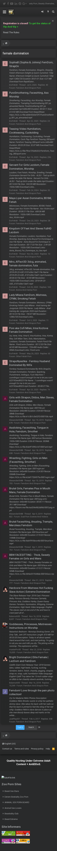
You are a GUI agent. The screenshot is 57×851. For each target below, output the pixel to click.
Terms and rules (21, 749)
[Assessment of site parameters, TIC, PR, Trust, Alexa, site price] (23, 843)
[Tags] (6, 43)
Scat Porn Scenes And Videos (34, 516)
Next (30, 727)
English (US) (10, 743)
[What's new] (48, 12)
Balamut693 (14, 616)
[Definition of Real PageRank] (9, 843)
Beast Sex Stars (12, 791)
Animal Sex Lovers (13, 808)
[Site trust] (23, 835)
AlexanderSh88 (16, 420)
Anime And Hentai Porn (26, 290)
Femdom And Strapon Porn (28, 88)
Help (48, 749)
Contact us (7, 749)
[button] (4, 12)
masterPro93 (15, 649)
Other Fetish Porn (24, 356)
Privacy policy (37, 749)
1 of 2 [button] (20, 727)
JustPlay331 (14, 719)
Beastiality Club (12, 813)
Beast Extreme (11, 819)
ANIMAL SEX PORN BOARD (17, 802)
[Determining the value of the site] (9, 835)
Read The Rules (11, 32)
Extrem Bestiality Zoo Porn (16, 797)
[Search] (53, 12)
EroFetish (13, 85)
